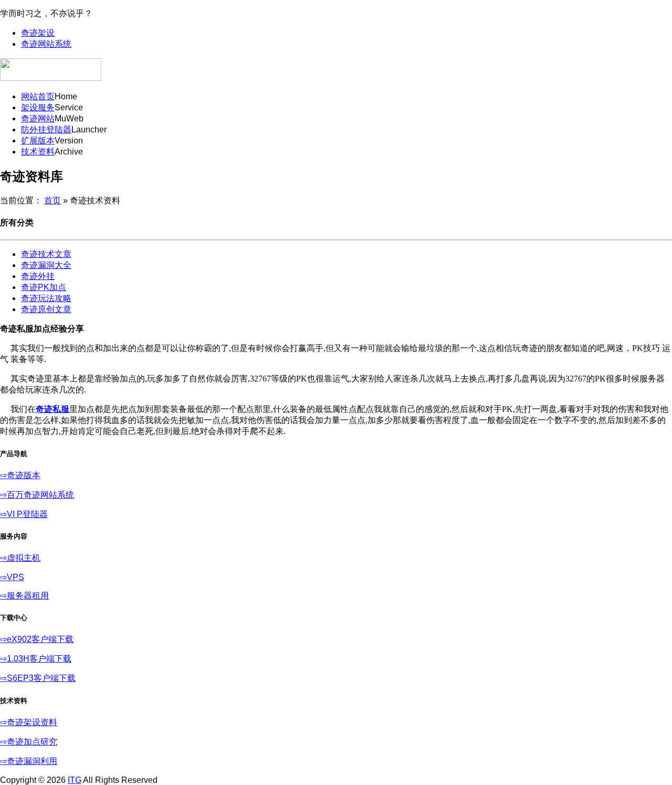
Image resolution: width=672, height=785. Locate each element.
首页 (52, 200)
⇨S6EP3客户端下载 (38, 678)
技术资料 (38, 151)
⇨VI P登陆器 (24, 514)
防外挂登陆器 (46, 129)
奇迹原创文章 (46, 309)
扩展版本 (38, 140)
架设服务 (38, 107)
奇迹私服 (52, 409)
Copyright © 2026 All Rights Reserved (79, 780)
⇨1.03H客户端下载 (35, 658)
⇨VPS (12, 577)
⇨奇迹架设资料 (28, 722)
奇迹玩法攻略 (46, 298)
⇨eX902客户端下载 (37, 639)
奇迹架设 (38, 32)
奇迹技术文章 (46, 254)
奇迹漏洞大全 (46, 265)
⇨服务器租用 (24, 595)
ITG (74, 780)
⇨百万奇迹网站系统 (37, 494)
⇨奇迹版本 (20, 475)
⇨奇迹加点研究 (28, 741)
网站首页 (38, 96)
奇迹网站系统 (46, 43)
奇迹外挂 (38, 276)
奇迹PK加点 (43, 287)
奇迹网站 (38, 118)
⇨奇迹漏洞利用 (28, 761)
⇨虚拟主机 (20, 557)
